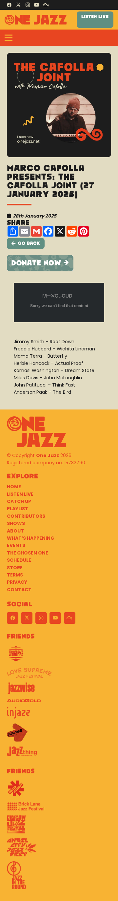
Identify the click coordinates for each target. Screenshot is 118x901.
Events (16, 545)
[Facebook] (9, 5)
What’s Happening (30, 538)
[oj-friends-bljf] (59, 808)
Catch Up (19, 501)
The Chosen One (27, 553)
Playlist (17, 508)
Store (15, 567)
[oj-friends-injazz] (59, 715)
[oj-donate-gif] (59, 263)
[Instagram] (27, 5)
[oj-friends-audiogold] (59, 703)
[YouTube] (36, 5)
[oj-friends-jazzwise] (59, 690)
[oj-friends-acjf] (59, 849)
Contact (19, 589)
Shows (16, 523)
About (15, 531)
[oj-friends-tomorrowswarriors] (59, 656)
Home (14, 486)
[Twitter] (18, 5)
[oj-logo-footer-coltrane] (36, 431)
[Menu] (8, 38)
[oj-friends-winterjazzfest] (59, 790)
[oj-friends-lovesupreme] (59, 675)
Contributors (26, 516)
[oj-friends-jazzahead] (59, 734)
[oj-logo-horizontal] (36, 20)
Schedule (19, 560)
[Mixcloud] (45, 5)
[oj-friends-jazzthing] (59, 753)
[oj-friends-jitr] (59, 877)
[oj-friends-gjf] (59, 826)
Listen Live (20, 494)
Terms (15, 575)
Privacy (17, 582)
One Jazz (47, 455)
